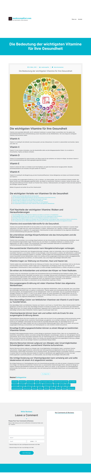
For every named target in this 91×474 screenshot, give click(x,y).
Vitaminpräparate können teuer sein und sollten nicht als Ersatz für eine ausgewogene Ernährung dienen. (37, 216)
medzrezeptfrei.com (21, 18)
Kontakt (80, 19)
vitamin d (46, 388)
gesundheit (21, 385)
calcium (37, 381)
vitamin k (58, 388)
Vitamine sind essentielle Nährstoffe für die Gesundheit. (26, 196)
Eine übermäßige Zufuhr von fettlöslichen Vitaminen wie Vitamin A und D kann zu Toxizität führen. (36, 214)
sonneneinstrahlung (17, 388)
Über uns (74, 19)
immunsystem (38, 385)
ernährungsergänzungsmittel (61, 381)
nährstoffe (61, 385)
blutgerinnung (30, 381)
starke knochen (27, 388)
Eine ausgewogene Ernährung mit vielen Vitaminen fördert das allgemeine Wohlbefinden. (34, 203)
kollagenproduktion (48, 385)
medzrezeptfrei (45, 67)
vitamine (64, 388)
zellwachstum (71, 388)
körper (56, 385)
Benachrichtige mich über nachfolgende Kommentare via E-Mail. (25, 444)
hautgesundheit (30, 385)
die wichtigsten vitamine (46, 381)
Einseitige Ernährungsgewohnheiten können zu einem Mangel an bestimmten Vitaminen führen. (35, 217)
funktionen (14, 385)
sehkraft (68, 385)
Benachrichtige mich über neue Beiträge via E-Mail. (22, 447)
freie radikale (72, 381)
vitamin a (34, 388)
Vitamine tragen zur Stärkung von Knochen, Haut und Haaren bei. (28, 200)
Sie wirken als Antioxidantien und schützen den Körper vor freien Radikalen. (30, 202)
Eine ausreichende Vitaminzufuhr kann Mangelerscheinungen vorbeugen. (30, 199)
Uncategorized (45, 374)
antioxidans (15, 381)
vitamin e (52, 388)
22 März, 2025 (33, 67)
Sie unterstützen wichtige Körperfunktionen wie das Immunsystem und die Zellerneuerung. (34, 197)
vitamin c (40, 388)
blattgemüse (22, 381)
